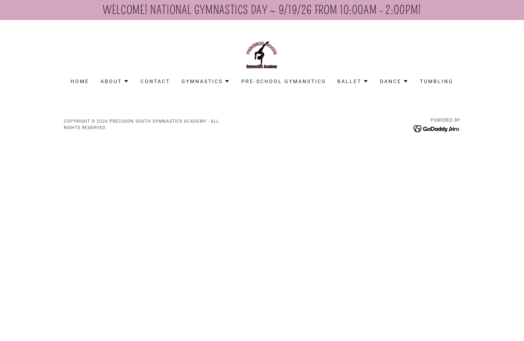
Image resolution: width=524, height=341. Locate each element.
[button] (115, 81)
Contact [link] (155, 81)
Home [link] (80, 81)
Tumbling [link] (436, 81)
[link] (262, 53)
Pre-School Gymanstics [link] (283, 81)
